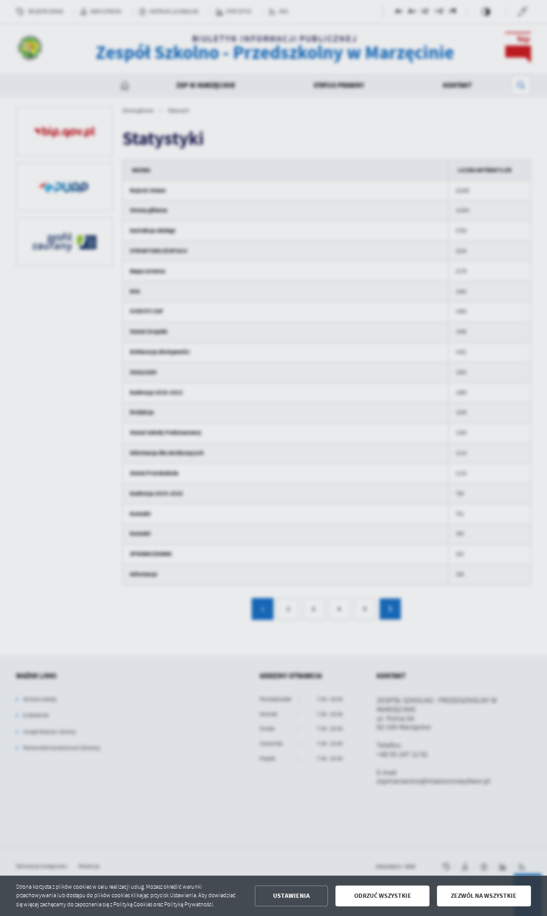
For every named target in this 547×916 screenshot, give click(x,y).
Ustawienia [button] (291, 895)
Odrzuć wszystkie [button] (382, 895)
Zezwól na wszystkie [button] (484, 895)
